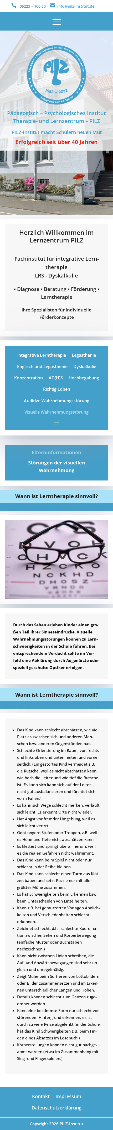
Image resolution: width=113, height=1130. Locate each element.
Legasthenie (84, 355)
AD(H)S (56, 378)
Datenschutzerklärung (56, 1107)
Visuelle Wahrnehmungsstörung (56, 412)
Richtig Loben (56, 389)
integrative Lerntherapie (41, 355)
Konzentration (28, 378)
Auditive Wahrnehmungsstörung (56, 401)
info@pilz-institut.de (75, 6)
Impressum (68, 1096)
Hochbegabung (84, 378)
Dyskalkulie (84, 366)
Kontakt (41, 1096)
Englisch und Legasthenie (42, 366)
